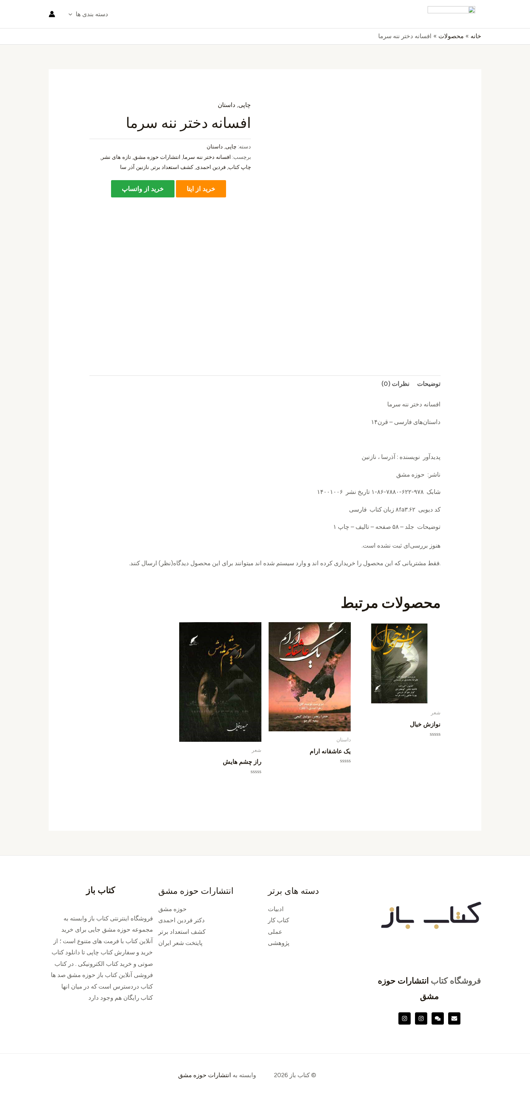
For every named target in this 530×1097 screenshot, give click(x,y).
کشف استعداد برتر (172, 167)
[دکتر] (454, 1018)
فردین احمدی (211, 167)
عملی (275, 931)
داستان (226, 104)
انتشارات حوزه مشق (156, 156)
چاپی (244, 104)
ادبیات (276, 909)
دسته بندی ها (92, 14)
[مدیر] (438, 1018)
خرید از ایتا (201, 188)
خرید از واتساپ (143, 188)
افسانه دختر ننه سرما (207, 156)
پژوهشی (279, 942)
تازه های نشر (116, 156)
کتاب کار (278, 920)
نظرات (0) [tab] (395, 383)
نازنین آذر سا (134, 167)
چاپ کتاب (239, 167)
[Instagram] (421, 1018)
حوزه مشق (172, 909)
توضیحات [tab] (429, 383)
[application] (72, 14)
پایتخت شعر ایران (180, 942)
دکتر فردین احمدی (181, 920)
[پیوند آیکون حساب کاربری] (52, 14)
